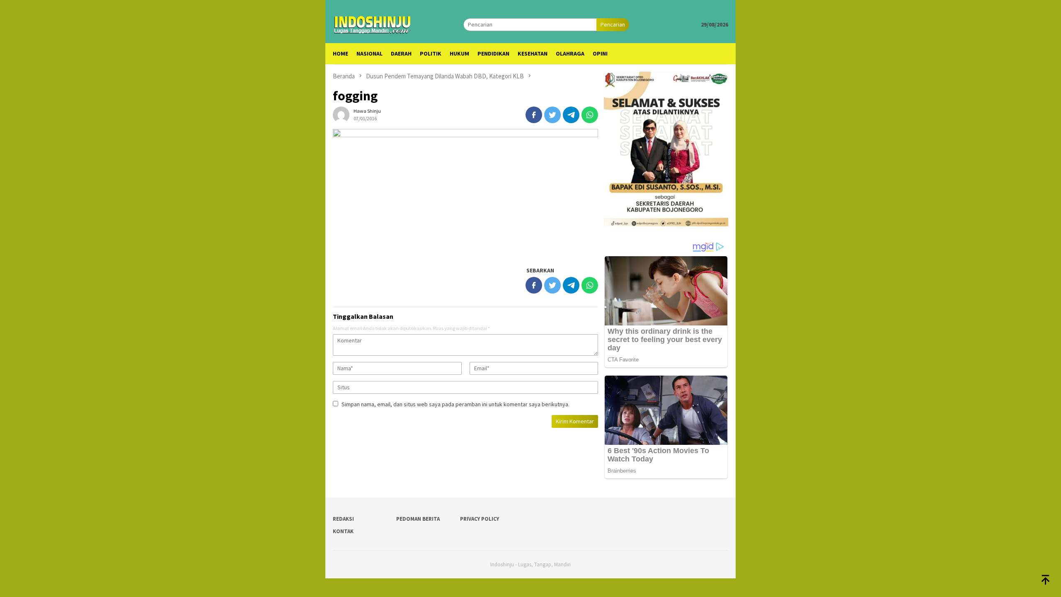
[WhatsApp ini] (589, 115)
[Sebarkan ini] (534, 115)
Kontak (343, 531)
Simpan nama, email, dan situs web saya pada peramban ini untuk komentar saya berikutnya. (455, 404)
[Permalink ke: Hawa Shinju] (341, 114)
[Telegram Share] (571, 115)
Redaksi (343, 518)
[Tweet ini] (552, 115)
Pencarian (613, 24)
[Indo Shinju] (372, 23)
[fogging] (465, 193)
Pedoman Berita (418, 518)
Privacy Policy (479, 518)
